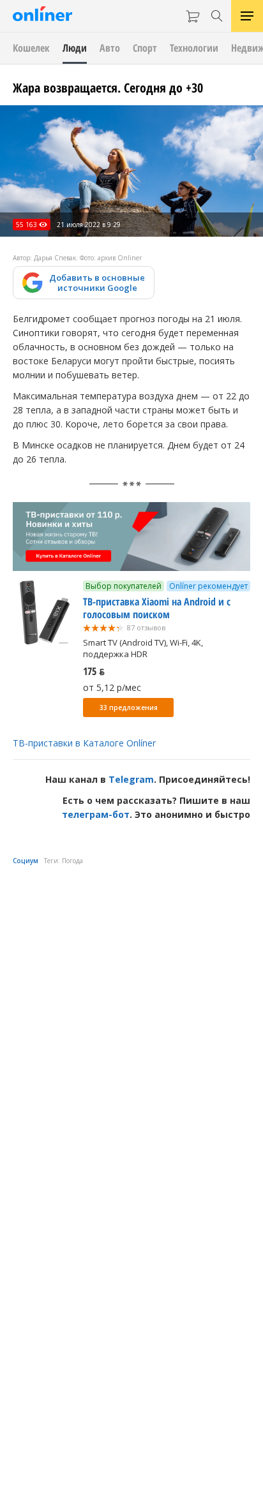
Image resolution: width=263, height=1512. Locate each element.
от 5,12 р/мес (112, 687)
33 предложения (129, 707)
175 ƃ (94, 671)
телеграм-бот (96, 814)
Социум (25, 860)
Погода (72, 860)
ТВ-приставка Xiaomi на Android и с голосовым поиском (156, 608)
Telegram (131, 779)
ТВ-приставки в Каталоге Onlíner (84, 743)
